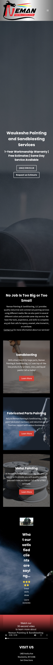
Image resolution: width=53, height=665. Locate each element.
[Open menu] (47, 10)
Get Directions (26, 660)
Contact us (8, 330)
